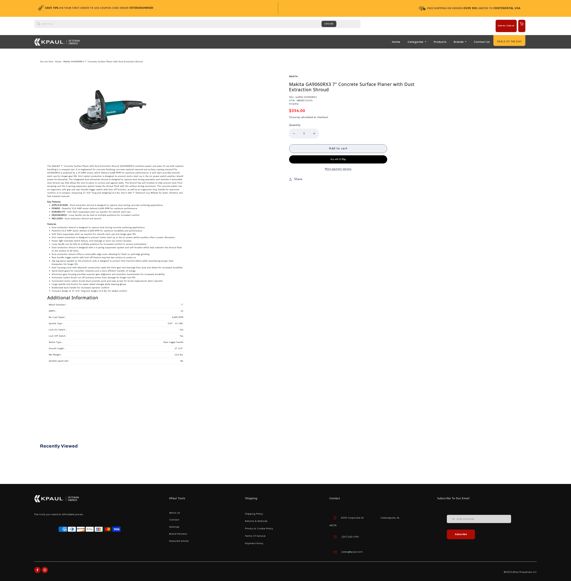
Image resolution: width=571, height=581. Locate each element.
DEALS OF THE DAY (509, 41)
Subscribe (461, 534)
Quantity (294, 125)
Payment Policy (254, 543)
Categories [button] (416, 42)
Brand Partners (178, 533)
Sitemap (174, 526)
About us (174, 512)
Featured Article (179, 541)
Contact (174, 519)
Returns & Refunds (256, 521)
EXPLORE (328, 24)
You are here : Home (50, 61)
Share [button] (298, 179)
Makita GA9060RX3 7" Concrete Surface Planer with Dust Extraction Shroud (103, 61)
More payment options (338, 169)
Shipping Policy (254, 513)
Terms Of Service (255, 535)
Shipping (294, 117)
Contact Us (482, 42)
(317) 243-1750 (350, 536)
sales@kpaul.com (352, 552)
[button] (521, 23)
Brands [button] (459, 42)
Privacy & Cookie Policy (259, 528)
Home (396, 42)
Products (440, 42)
